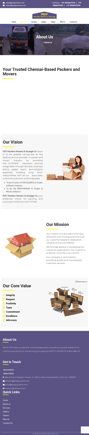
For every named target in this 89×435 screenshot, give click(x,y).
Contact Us (73, 22)
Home (14, 22)
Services (34, 22)
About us (23, 22)
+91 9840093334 (73, 5)
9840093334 (8, 370)
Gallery (43, 22)
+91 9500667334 (63, 3)
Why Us (62, 22)
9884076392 (8, 373)
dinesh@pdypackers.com (16, 5)
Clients (53, 22)
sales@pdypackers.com (15, 3)
